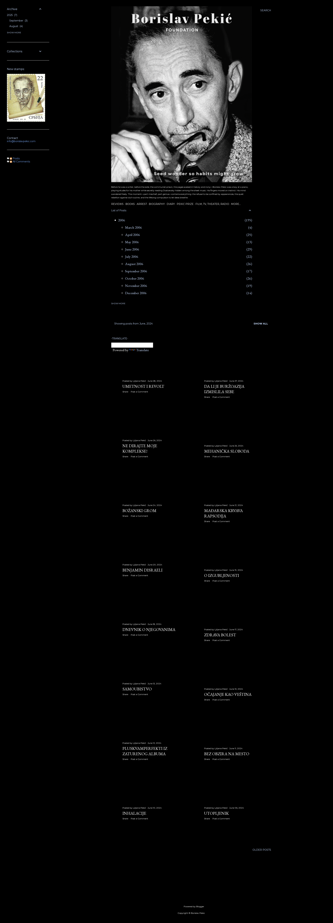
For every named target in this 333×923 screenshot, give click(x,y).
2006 (121, 220)
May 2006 (132, 242)
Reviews (117, 204)
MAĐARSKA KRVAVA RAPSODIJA (223, 513)
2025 (11, 15)
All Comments (21, 161)
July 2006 (131, 256)
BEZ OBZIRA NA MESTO (226, 753)
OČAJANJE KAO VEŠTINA (227, 694)
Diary (171, 204)
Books (130, 204)
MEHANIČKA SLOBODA (226, 451)
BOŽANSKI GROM (139, 510)
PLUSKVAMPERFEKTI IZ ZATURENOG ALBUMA (144, 751)
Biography (157, 204)
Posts (16, 158)
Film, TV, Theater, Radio (212, 204)
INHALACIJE (134, 813)
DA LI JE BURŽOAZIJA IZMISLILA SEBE (224, 389)
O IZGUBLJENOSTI (221, 575)
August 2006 (134, 264)
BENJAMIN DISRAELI (142, 570)
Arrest (142, 204)
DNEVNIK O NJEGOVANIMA (148, 629)
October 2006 (134, 278)
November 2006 (136, 285)
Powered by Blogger (194, 906)
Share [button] (125, 391)
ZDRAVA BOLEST (220, 635)
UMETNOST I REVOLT (143, 386)
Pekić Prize (185, 204)
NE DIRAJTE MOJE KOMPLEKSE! (139, 448)
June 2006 (132, 249)
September (18, 20)
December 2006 (136, 293)
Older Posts (262, 849)
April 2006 (132, 234)
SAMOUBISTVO (137, 689)
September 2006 (136, 271)
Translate (142, 350)
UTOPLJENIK (216, 813)
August (15, 26)
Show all (261, 323)
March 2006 (133, 227)
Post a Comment (139, 391)
